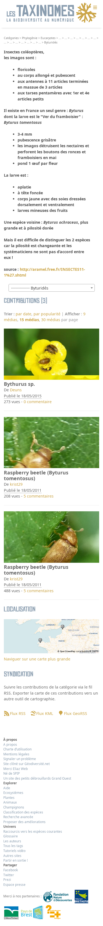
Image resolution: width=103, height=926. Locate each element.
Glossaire (10, 836)
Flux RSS (17, 713)
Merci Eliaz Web (15, 768)
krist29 (16, 484)
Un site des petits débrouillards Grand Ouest (37, 778)
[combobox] (52, 288)
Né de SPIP (11, 773)
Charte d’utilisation (17, 749)
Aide (6, 788)
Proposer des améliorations (24, 822)
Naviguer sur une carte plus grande (37, 659)
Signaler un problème (19, 758)
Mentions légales (16, 754)
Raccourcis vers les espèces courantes (32, 831)
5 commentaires (39, 496)
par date (23, 313)
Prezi (7, 879)
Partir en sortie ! (15, 860)
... (60, 38)
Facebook (10, 870)
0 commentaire (38, 401)
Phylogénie (29, 38)
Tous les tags (13, 845)
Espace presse (14, 884)
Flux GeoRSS (75, 713)
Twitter (8, 875)
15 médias (29, 319)
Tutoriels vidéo (14, 850)
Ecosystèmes (13, 792)
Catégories (11, 38)
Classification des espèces (23, 812)
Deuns (16, 389)
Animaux (10, 802)
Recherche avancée (18, 817)
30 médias (50, 319)
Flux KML (44, 713)
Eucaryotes (48, 38)
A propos (10, 744)
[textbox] (51, 288)
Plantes (9, 797)
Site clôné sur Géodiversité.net (26, 763)
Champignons (13, 807)
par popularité (47, 313)
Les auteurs (12, 841)
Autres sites (12, 855)
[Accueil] (51, 13)
